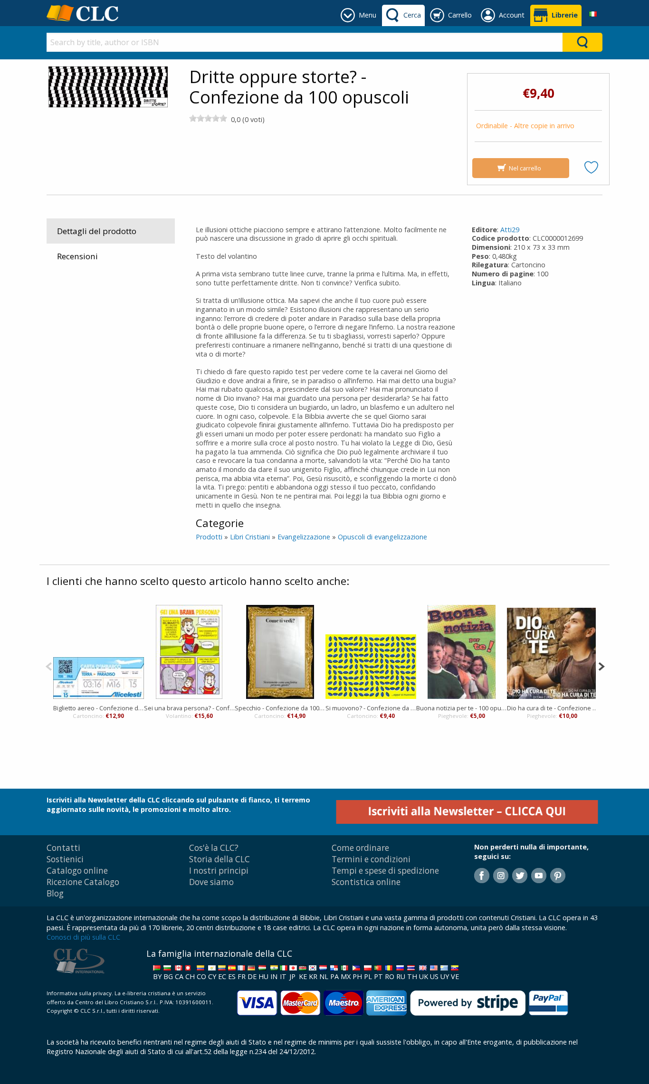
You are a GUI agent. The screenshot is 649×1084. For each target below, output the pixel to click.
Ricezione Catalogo (83, 882)
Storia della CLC (219, 859)
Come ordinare (360, 847)
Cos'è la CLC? (214, 847)
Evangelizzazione (303, 536)
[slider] (208, 118)
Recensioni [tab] (77, 256)
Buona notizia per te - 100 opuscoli (461, 708)
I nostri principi (218, 870)
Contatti (63, 847)
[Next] (601, 665)
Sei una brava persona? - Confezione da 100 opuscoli (189, 708)
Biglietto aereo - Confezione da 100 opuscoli (98, 708)
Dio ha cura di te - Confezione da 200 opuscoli (552, 708)
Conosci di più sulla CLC (83, 937)
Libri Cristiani (250, 536)
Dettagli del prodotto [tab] (96, 231)
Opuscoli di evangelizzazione (382, 536)
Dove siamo (211, 882)
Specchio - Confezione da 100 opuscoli (280, 708)
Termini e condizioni (371, 859)
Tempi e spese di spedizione (385, 870)
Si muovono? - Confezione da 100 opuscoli (370, 708)
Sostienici (65, 859)
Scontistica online (366, 882)
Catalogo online (77, 870)
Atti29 (509, 229)
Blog (55, 893)
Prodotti (209, 536)
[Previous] (48, 665)
